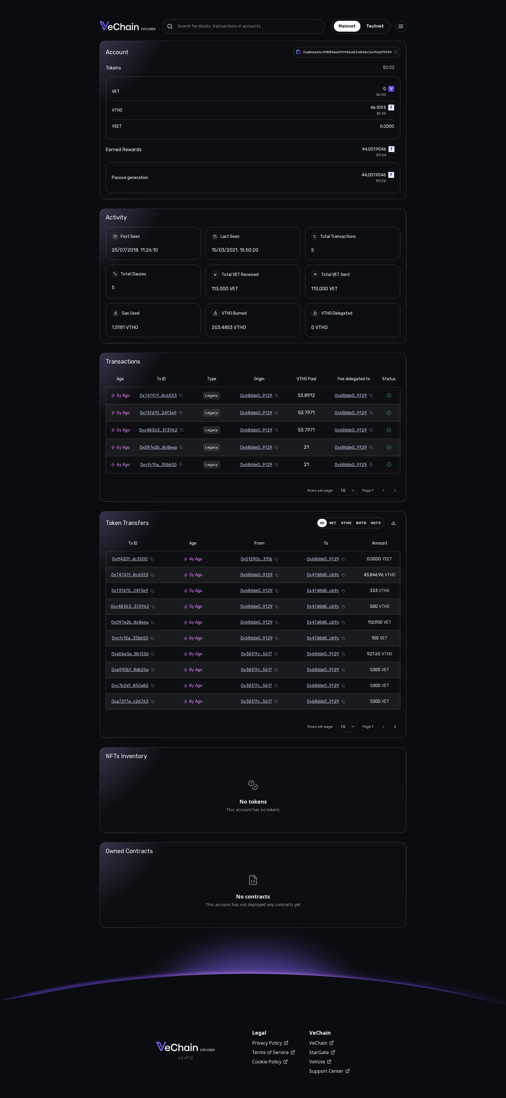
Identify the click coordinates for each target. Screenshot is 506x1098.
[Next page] (395, 490)
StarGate (319, 1052)
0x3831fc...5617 (256, 654)
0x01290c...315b (256, 559)
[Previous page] (383, 490)
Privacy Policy (267, 1043)
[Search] (170, 26)
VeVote (317, 1061)
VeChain (318, 1043)
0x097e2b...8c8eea (158, 447)
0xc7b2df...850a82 (130, 685)
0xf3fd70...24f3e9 (158, 412)
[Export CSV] (393, 523)
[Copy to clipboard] (396, 52)
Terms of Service (270, 1052)
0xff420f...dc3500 (130, 559)
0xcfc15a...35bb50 (158, 464)
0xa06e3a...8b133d (130, 654)
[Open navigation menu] (400, 26)
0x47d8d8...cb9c (323, 574)
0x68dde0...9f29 (256, 395)
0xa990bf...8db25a (130, 669)
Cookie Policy (266, 1061)
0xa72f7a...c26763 (130, 701)
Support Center (326, 1071)
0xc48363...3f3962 (158, 430)
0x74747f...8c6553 (158, 395)
